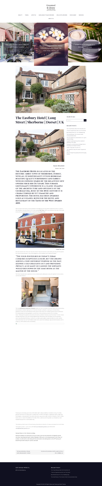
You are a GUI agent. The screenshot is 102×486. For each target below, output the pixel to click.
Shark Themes (62, 484)
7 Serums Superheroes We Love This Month (76, 130)
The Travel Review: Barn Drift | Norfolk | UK (76, 128)
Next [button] (101, 44)
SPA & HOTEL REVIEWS (62, 15)
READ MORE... (17, 53)
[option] (17, 44)
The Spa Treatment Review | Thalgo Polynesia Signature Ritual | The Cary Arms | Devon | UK (17, 48)
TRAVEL (27, 15)
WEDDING (81, 15)
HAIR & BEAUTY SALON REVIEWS (46, 15)
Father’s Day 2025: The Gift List (73, 147)
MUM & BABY (73, 15)
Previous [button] (1, 44)
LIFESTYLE (33, 15)
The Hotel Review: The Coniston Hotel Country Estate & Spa (64, 477)
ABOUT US (51, 18)
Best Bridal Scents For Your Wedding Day (76, 132)
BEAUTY (20, 15)
